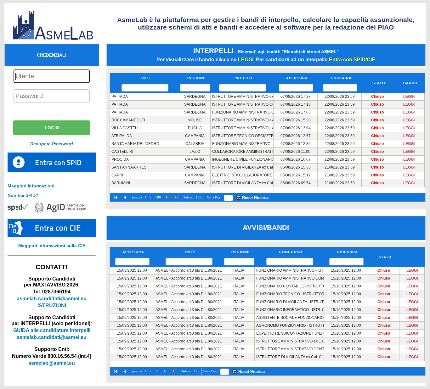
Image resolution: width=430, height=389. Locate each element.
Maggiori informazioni (31, 185)
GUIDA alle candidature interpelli (51, 330)
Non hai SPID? (23, 195)
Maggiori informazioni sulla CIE (51, 245)
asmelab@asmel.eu (51, 363)
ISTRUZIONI (51, 305)
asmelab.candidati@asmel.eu (52, 298)
